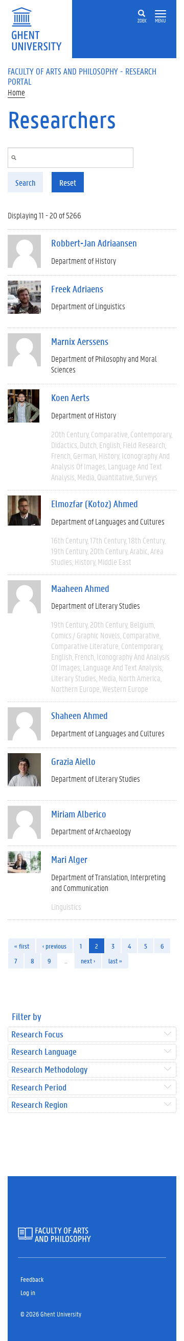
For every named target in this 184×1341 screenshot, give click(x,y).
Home (16, 92)
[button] (160, 14)
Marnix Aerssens (79, 341)
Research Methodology (49, 1070)
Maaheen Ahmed (80, 588)
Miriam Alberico (78, 814)
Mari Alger (69, 859)
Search (25, 182)
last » (115, 960)
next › (88, 960)
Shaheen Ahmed (79, 715)
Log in (27, 1292)
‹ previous (54, 945)
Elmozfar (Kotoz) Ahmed (94, 504)
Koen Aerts (70, 397)
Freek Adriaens (77, 289)
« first (21, 945)
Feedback (31, 1279)
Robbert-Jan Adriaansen (94, 243)
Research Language (44, 1052)
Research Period (38, 1087)
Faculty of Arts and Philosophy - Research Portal (82, 76)
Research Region (39, 1105)
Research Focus (37, 1034)
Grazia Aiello (73, 761)
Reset (67, 182)
